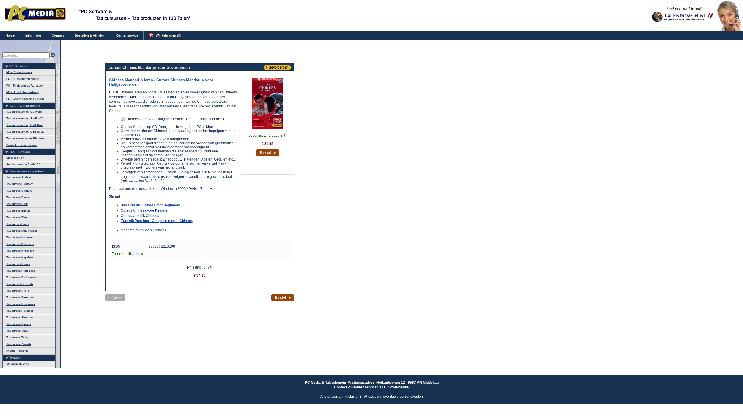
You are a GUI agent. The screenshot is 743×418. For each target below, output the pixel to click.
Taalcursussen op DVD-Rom (24, 125)
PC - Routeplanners (19, 72)
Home (10, 35)
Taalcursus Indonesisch (22, 230)
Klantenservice (127, 35)
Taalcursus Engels (18, 210)
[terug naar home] (35, 21)
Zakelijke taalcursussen (21, 145)
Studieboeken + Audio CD (23, 164)
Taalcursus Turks (17, 337)
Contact (58, 35)
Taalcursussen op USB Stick (25, 131)
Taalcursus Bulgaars (19, 184)
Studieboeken (15, 157)
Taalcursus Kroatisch (20, 250)
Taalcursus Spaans (18, 324)
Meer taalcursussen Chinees (143, 230)
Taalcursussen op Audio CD (25, 118)
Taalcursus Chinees (19, 190)
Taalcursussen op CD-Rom (24, 111)
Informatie (33, 35)
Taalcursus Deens (18, 197)
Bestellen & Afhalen (90, 35)
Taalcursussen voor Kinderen (25, 138)
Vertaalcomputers (17, 363)
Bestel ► (268, 153)
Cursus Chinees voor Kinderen (145, 210)
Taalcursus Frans (17, 224)
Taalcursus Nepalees (19, 257)
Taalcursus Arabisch (19, 177)
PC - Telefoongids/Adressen (24, 85)
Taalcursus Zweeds (18, 344)
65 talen (169, 172)
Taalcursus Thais (17, 330)
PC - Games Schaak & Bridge (25, 99)
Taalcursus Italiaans (19, 237)
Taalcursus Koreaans (20, 244)
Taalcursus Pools (17, 290)
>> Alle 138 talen (17, 350)
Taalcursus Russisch (20, 310)
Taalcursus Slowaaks (20, 317)
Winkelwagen (168, 35)
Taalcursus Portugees (20, 270)
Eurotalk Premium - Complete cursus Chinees (157, 221)
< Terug (114, 298)
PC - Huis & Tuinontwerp (22, 92)
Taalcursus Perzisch (19, 284)
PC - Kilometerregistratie (22, 79)
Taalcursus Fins (16, 217)
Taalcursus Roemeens (20, 304)
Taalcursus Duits (17, 204)
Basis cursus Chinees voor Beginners (150, 205)
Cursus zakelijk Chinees (140, 216)
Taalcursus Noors (18, 264)
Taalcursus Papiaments (21, 277)
